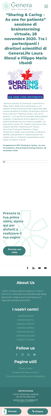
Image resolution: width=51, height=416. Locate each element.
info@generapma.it (25, 401)
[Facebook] (16, 354)
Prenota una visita (14, 251)
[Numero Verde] (37, 411)
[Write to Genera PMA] (45, 268)
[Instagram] (22, 354)
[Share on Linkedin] (33, 268)
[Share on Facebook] (27, 268)
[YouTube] (34, 354)
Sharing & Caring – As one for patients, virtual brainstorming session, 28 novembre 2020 (24, 148)
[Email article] (39, 268)
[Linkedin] (28, 354)
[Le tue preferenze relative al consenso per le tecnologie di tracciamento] (4, 411)
